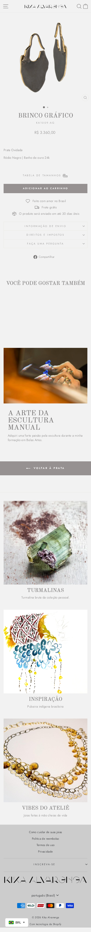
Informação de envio (45, 226)
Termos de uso (46, 845)
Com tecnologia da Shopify (45, 924)
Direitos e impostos (45, 234)
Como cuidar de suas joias (45, 832)
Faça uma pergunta (45, 243)
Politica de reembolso (45, 838)
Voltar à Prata (48, 468)
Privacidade (45, 851)
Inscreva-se (44, 864)
